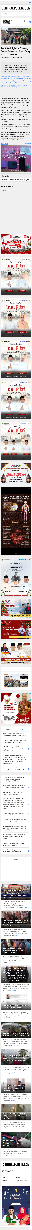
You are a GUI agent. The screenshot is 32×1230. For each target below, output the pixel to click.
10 (3, 1137)
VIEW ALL (27, 143)
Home (3, 1177)
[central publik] (16, 9)
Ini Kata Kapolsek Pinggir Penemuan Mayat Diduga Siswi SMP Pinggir (15, 1143)
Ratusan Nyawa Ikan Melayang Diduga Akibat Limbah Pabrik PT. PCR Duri (15, 1115)
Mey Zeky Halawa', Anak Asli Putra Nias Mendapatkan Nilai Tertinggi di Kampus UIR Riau (14, 1088)
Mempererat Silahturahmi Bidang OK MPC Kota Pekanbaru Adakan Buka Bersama (15, 922)
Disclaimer (5, 1180)
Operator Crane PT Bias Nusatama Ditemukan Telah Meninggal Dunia (13, 950)
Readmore (16, 164)
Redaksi (18, 1177)
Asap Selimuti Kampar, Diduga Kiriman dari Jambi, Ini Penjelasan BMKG (19, 21)
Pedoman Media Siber (21, 1180)
